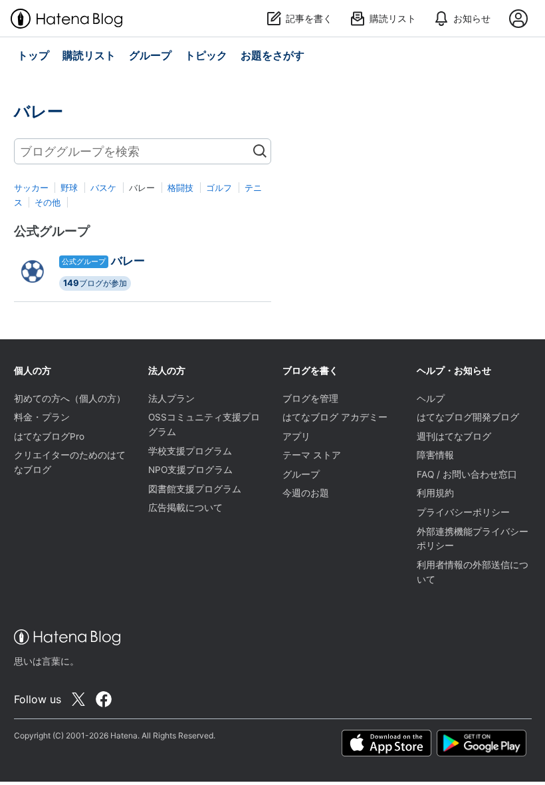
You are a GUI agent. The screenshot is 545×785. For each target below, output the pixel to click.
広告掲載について (185, 507)
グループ (301, 474)
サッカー (31, 187)
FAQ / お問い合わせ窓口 (467, 474)
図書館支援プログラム (194, 489)
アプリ (296, 436)
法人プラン (171, 398)
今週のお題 (305, 493)
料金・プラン (42, 417)
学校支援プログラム (190, 451)
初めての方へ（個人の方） (70, 398)
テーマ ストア (311, 455)
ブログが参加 (95, 282)
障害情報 (435, 455)
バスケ (103, 187)
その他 (47, 202)
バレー (128, 260)
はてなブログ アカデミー (334, 417)
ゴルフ (219, 187)
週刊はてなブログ (454, 436)
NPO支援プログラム (190, 469)
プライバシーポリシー (463, 512)
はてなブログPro (49, 436)
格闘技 (180, 187)
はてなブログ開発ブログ (468, 417)
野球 (69, 187)
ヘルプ (431, 398)
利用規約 (435, 493)
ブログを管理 (310, 398)
